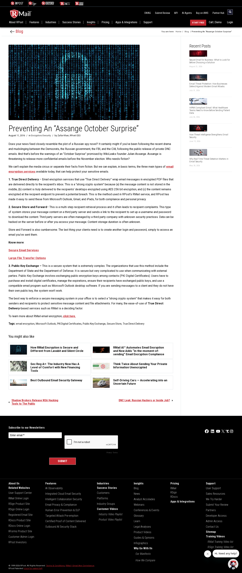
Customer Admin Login (21, 536)
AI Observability (54, 488)
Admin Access (214, 521)
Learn (137, 521)
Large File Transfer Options (27, 258)
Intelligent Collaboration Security (63, 499)
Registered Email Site (21, 514)
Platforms (102, 498)
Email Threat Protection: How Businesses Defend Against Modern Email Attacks (208, 85)
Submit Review (162, 13)
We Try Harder (214, 499)
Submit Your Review (217, 504)
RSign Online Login (19, 509)
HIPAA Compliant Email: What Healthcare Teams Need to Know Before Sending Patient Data (209, 110)
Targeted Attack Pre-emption (61, 515)
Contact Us (212, 526)
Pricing (105, 22)
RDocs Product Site (20, 520)
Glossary (139, 515)
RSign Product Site (19, 503)
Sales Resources (215, 493)
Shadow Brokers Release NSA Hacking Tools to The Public (35, 402)
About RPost (16, 22)
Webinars (139, 504)
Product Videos (142, 532)
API (176, 13)
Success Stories (71, 22)
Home (178, 31)
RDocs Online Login (19, 525)
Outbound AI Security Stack (61, 526)
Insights (91, 22)
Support (147, 22)
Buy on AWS (202, 13)
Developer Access (216, 515)
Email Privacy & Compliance (61, 504)
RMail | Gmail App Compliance (80, 565)
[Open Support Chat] (233, 564)
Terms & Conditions (55, 565)
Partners (211, 510)
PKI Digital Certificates (69, 323)
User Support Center (20, 493)
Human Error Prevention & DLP (62, 510)
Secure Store (114, 323)
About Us (14, 483)
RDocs (174, 496)
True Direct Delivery (133, 323)
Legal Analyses (142, 526)
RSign (173, 492)
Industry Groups (106, 503)
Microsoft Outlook (46, 323)
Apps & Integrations (126, 22)
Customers (103, 493)
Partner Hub (218, 13)
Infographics (141, 543)
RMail (173, 488)
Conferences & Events (146, 510)
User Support (213, 488)
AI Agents (187, 13)
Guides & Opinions (144, 537)
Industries (50, 22)
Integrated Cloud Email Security (63, 493)
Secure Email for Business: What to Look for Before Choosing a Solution (209, 61)
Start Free (198, 22)
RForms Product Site (20, 531)
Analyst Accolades (144, 499)
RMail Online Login (19, 498)
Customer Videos (107, 509)
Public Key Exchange (94, 323)
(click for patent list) (33, 568)
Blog (19, 31)
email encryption (25, 323)
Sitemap (211, 531)
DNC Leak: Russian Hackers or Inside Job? (144, 400)
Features (34, 22)
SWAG (147, 13)
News (137, 493)
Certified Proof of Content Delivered (65, 521)
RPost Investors (18, 542)
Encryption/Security (41, 135)
